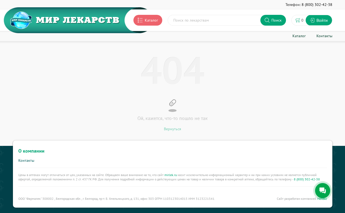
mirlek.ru (170, 175)
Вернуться (172, 128)
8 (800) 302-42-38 (307, 179)
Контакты (26, 160)
